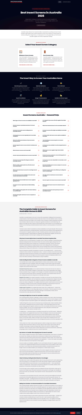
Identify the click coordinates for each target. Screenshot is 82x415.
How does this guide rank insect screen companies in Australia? (26, 195)
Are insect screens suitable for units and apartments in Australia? (56, 146)
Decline (78, 412)
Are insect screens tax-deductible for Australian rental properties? (56, 160)
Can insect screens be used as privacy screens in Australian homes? (56, 190)
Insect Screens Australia (16, 2)
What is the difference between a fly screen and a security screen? (26, 141)
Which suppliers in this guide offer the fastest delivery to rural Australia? (26, 190)
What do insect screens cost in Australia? (26, 150)
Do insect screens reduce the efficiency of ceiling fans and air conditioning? (56, 170)
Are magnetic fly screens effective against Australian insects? (56, 121)
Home (60, 1)
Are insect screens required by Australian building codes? (26, 185)
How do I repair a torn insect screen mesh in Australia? (56, 180)
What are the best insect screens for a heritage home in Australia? (26, 170)
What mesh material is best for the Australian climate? (56, 125)
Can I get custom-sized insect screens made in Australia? (56, 175)
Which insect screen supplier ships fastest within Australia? (56, 151)
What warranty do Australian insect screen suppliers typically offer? (26, 180)
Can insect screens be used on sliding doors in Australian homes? (26, 131)
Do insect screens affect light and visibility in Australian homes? (56, 131)
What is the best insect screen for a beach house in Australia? (56, 185)
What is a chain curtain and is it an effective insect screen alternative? (26, 165)
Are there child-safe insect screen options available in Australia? (56, 136)
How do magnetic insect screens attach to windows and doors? (26, 146)
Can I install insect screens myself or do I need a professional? (56, 141)
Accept (72, 412)
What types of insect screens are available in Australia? (26, 120)
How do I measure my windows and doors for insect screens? (26, 126)
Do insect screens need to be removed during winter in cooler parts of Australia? (56, 156)
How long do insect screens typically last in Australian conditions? (26, 136)
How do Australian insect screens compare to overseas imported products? (56, 165)
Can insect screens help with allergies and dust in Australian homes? (26, 160)
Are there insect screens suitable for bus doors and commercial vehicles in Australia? (26, 175)
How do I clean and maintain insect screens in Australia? (26, 155)
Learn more (58, 413)
